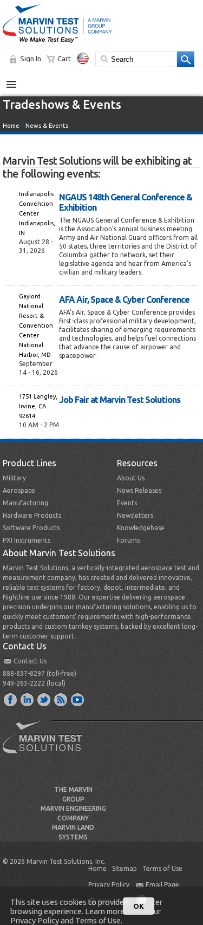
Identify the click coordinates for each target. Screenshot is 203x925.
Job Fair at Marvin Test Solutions (119, 400)
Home (11, 125)
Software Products (31, 527)
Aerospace (19, 490)
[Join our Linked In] (27, 699)
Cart (64, 58)
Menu (17, 80)
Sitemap (124, 868)
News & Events (46, 125)
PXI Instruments (26, 540)
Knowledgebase (141, 527)
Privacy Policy (108, 884)
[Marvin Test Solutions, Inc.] (57, 43)
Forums (128, 540)
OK (138, 906)
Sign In (30, 58)
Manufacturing (25, 502)
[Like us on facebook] (11, 699)
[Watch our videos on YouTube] (78, 699)
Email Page (162, 884)
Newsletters (135, 515)
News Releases (139, 490)
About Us (131, 477)
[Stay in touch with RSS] (61, 699)
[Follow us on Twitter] (44, 699)
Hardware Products (32, 515)
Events (127, 502)
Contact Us (30, 661)
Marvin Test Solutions (46, 745)
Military (14, 477)
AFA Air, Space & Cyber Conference (124, 299)
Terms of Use (162, 868)
